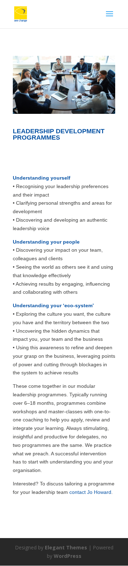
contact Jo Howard (90, 492)
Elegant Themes (66, 547)
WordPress (67, 556)
